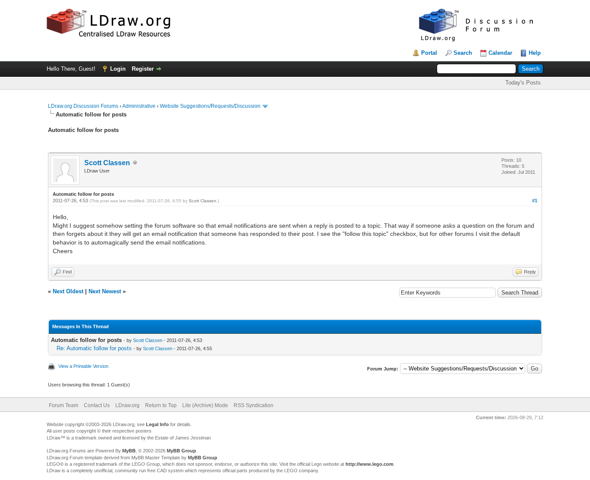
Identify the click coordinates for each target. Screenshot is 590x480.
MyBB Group (181, 450)
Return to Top (161, 405)
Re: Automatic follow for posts (94, 348)
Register (143, 69)
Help (535, 53)
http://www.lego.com (369, 464)
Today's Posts (523, 82)
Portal (429, 53)
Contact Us (97, 405)
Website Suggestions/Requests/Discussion (210, 106)
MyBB (129, 450)
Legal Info (157, 424)
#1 (534, 200)
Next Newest (105, 291)
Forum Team (63, 405)
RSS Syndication (253, 405)
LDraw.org (127, 405)
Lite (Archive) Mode (205, 405)
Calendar (500, 53)
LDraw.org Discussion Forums (83, 106)
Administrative (138, 106)
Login (118, 69)
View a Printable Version (83, 366)
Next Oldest (68, 291)
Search (463, 53)
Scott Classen (107, 162)
